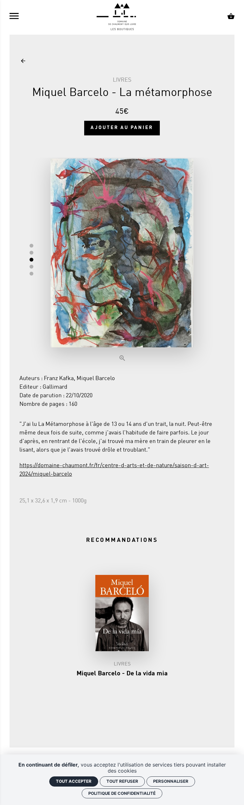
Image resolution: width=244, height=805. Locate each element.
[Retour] (23, 61)
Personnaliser (170, 781)
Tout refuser (122, 781)
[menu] (14, 17)
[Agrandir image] (122, 261)
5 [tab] (31, 274)
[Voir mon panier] (230, 17)
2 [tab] (31, 253)
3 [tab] (31, 260)
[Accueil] (122, 17)
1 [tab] (31, 246)
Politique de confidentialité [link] (122, 793)
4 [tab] (31, 267)
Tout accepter (74, 781)
